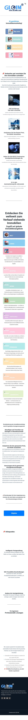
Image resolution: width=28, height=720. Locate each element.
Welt (11, 235)
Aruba (12, 286)
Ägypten (13, 271)
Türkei (12, 244)
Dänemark (13, 347)
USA (11, 252)
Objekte (14, 513)
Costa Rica (13, 316)
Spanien (12, 301)
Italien (12, 377)
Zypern (12, 332)
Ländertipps (14, 395)
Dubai (12, 362)
